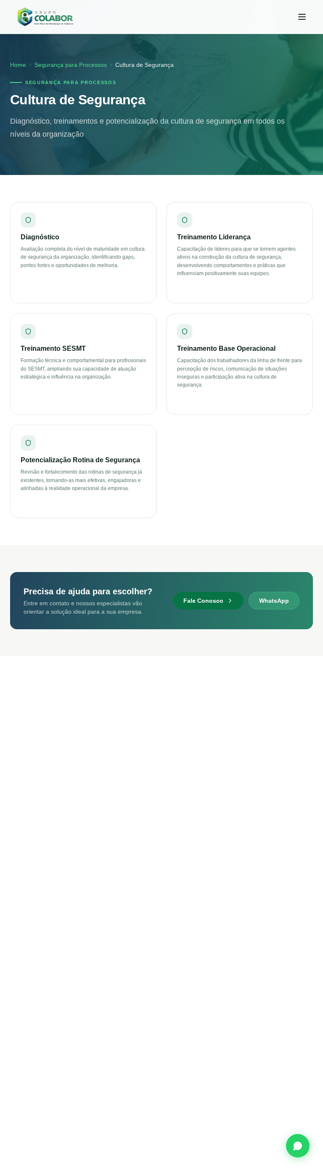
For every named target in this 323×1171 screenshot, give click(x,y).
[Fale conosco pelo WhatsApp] (298, 1146)
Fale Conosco (203, 600)
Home (18, 64)
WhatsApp (274, 600)
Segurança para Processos (70, 64)
